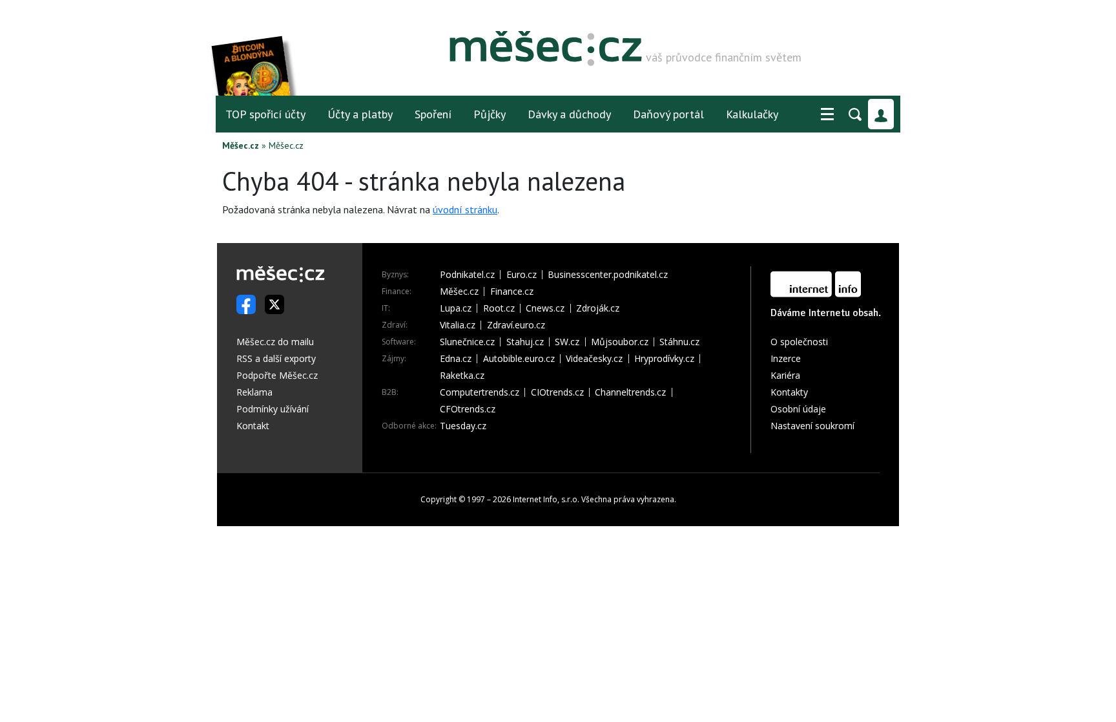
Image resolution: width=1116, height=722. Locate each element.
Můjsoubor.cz (619, 341)
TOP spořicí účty (265, 114)
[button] (827, 114)
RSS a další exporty (276, 358)
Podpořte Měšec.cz (277, 375)
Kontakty (789, 392)
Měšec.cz (240, 145)
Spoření (433, 114)
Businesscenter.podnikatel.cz (608, 274)
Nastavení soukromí (812, 425)
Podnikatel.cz (467, 274)
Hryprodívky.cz (664, 358)
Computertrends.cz (479, 392)
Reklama (254, 392)
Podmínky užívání (272, 409)
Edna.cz (455, 358)
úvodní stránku (465, 209)
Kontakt (252, 425)
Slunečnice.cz (467, 341)
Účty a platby (360, 114)
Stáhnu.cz (679, 341)
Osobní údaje (798, 409)
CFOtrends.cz (467, 409)
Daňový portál (668, 114)
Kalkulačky (752, 114)
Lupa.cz (455, 308)
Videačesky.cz (594, 358)
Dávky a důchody (569, 114)
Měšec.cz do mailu (275, 341)
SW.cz (567, 341)
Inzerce (785, 358)
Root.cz (499, 308)
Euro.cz (521, 274)
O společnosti (799, 341)
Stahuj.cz (525, 341)
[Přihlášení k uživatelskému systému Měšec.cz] (881, 114)
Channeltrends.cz (630, 392)
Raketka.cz (462, 375)
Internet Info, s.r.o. (546, 499)
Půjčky (489, 114)
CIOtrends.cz (557, 392)
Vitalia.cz (457, 325)
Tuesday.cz (463, 425)
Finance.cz (511, 291)
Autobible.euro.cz (519, 358)
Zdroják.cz (597, 308)
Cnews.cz (545, 308)
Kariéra (785, 375)
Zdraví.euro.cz (516, 325)
